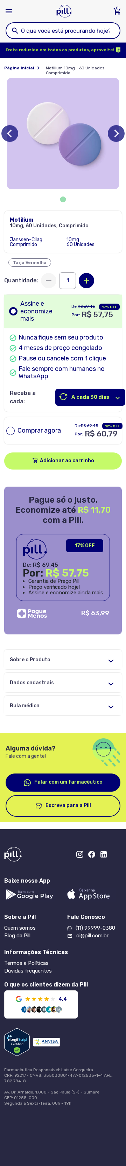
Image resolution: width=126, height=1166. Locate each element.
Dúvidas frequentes (28, 971)
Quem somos (20, 928)
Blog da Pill (17, 935)
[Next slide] (116, 133)
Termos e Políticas (26, 963)
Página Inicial (19, 68)
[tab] (63, 200)
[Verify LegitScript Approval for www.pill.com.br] (17, 1042)
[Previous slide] (9, 133)
